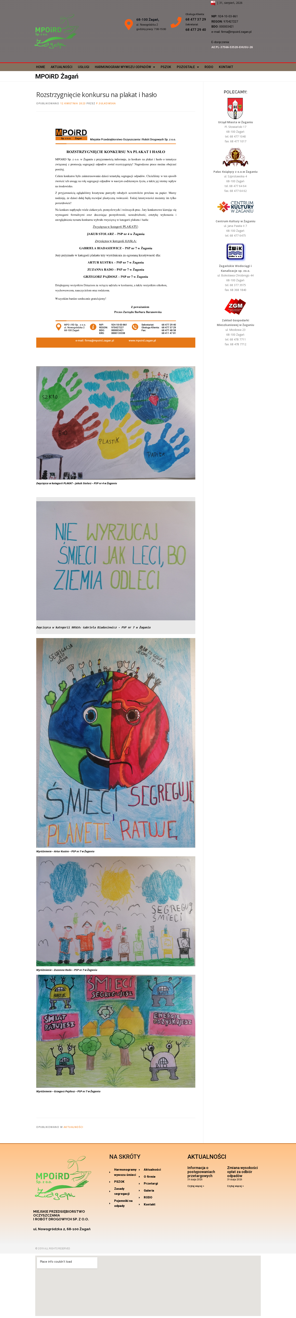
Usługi (83, 67)
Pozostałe (186, 67)
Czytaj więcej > (195, 1186)
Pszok (166, 67)
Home (40, 67)
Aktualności (61, 67)
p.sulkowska (106, 103)
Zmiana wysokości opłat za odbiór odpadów (242, 1172)
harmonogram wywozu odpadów (123, 67)
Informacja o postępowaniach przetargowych (201, 1172)
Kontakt (226, 67)
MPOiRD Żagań (57, 76)
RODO (209, 67)
